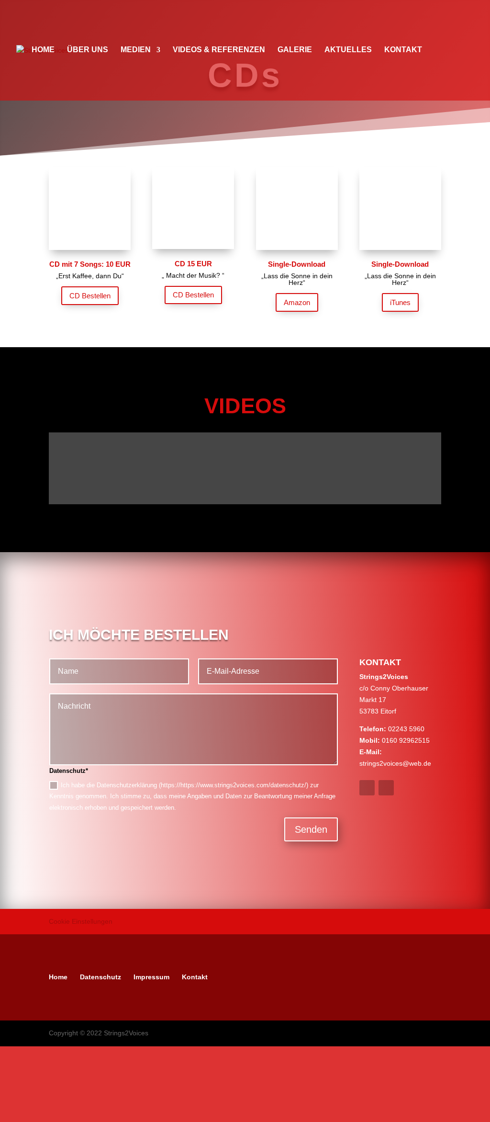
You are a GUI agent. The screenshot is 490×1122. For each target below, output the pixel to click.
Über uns (87, 50)
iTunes (400, 302)
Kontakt (403, 50)
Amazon (297, 302)
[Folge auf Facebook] (367, 787)
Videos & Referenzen (219, 50)
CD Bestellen (90, 296)
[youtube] (251, 977)
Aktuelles (348, 50)
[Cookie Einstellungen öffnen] (72, 1116)
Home (43, 50)
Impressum (151, 977)
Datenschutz (100, 977)
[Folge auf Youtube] (386, 787)
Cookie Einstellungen (80, 921)
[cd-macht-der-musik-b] (193, 246)
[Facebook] (226, 977)
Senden (311, 829)
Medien (136, 50)
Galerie (295, 50)
